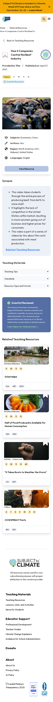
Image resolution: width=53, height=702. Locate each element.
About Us (10, 665)
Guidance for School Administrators (23, 638)
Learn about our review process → (22, 326)
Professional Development (19, 624)
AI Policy (10, 675)
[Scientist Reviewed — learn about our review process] (46, 55)
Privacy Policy (12, 670)
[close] (49, 6)
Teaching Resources (15, 600)
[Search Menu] (44, 19)
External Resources (18, 28)
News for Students (15, 609)
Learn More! (35, 10)
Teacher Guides (13, 629)
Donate (11, 648)
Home (2, 28)
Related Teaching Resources (23, 249)
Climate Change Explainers (19, 634)
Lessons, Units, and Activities (20, 604)
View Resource (26, 168)
